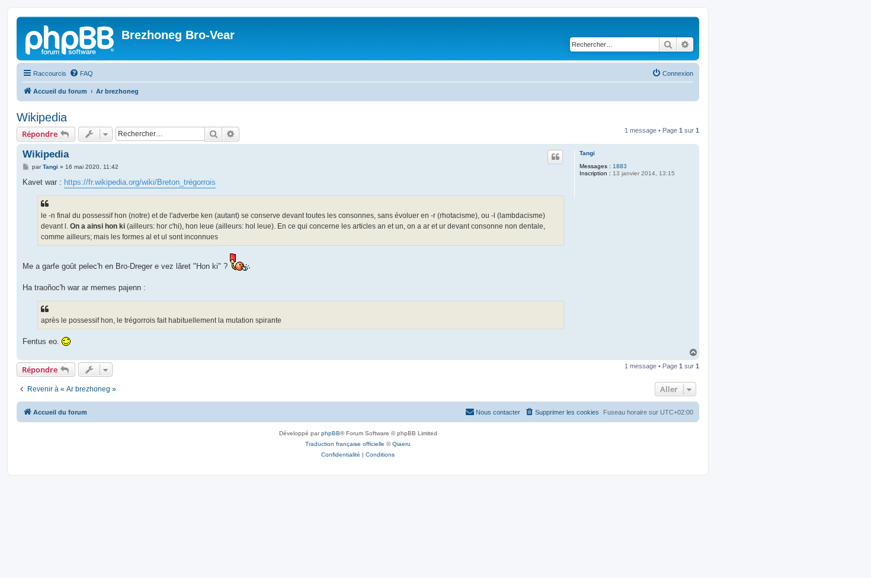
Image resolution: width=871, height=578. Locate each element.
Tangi (587, 153)
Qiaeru (401, 444)
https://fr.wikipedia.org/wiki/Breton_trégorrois (140, 182)
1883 (620, 166)
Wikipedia (42, 117)
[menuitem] (81, 73)
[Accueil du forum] (70, 38)
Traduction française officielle (345, 444)
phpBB (330, 433)
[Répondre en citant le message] (555, 157)
